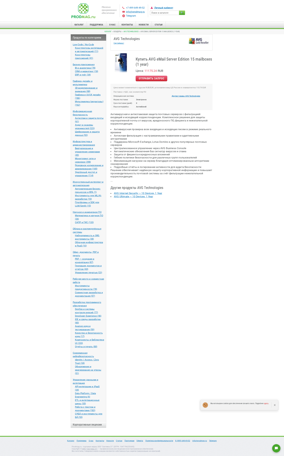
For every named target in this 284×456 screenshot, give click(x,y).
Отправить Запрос (151, 78)
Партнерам (129, 441)
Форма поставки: (120, 100)
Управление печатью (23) (88, 272)
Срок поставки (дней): (123, 103)
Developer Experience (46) (88, 316)
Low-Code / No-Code (83, 44)
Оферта (140, 441)
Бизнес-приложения (84, 64)
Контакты (127, 24)
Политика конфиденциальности (159, 441)
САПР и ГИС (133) (84, 222)
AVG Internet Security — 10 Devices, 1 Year (138, 193)
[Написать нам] (276, 448)
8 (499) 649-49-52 (182, 441)
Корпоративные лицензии (87, 424)
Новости (144, 24)
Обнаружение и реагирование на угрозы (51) (88, 370)
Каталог (79, 24)
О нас (112, 24)
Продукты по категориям (87, 37)
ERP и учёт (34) (83, 74)
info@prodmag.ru (135, 11)
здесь (266, 403)
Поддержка (96, 24)
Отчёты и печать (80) (86, 346)
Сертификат (119, 43)
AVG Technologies (131, 31)
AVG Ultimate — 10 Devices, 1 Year (133, 196)
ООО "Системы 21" (90, 449)
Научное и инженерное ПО (87, 212)
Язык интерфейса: (121, 107)
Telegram (131, 15)
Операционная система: (123, 96)
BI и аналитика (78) (85, 68)
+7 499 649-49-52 (135, 7)
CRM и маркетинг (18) (86, 71)
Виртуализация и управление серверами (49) (87, 151)
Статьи (159, 24)
